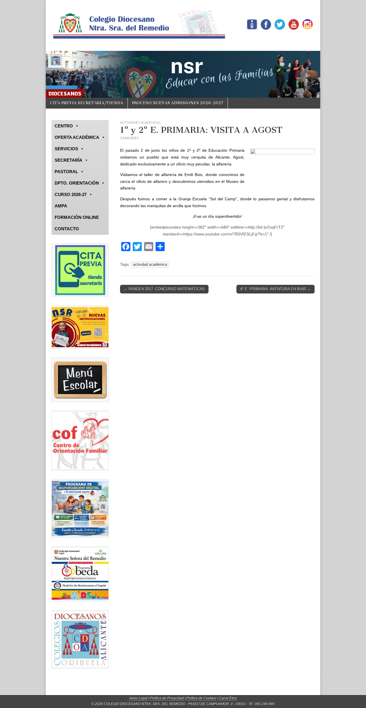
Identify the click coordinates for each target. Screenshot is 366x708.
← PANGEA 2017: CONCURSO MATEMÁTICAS (164, 289)
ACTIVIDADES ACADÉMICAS (140, 122)
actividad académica (150, 265)
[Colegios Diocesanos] (80, 639)
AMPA (61, 205)
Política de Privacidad (167, 698)
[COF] (80, 440)
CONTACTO (67, 228)
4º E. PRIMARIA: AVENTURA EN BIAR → (275, 289)
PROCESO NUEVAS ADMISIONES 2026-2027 (177, 103)
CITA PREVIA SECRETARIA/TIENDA (86, 103)
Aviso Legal (138, 698)
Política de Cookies (201, 698)
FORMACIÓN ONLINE (77, 217)
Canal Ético (228, 698)
